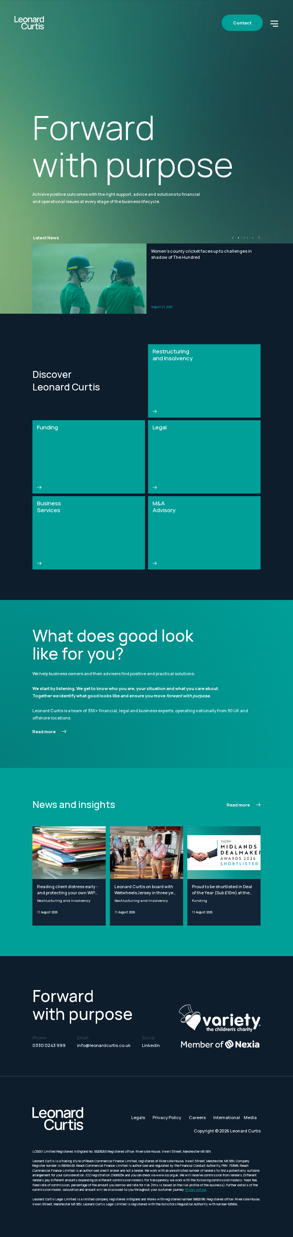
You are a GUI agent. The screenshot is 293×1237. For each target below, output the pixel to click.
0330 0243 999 (49, 1045)
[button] (274, 23)
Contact (242, 23)
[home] (29, 22)
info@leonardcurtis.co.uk (103, 1045)
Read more (44, 731)
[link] (49, 731)
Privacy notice (195, 1189)
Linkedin (151, 1045)
